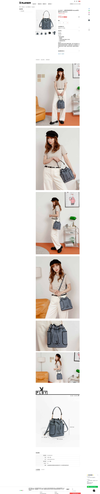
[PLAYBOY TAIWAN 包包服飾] (25, 2)
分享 (60, 53)
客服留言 (56, 492)
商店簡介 (41, 492)
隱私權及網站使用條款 (43, 493)
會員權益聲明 (56, 493)
